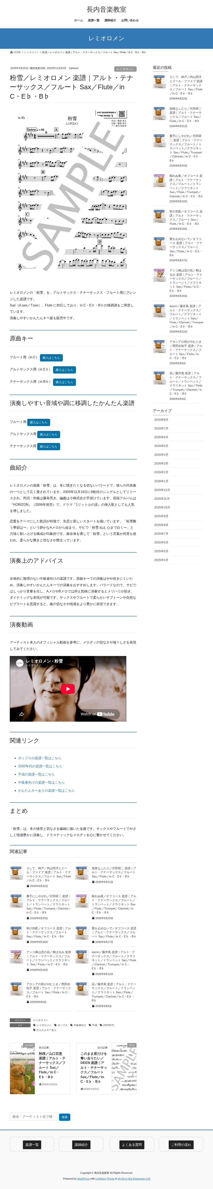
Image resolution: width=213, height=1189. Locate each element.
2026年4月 (161, 454)
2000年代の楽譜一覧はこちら (40, 766)
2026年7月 (161, 428)
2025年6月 (161, 542)
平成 (94, 1025)
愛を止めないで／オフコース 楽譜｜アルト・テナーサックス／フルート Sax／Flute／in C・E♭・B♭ (114, 932)
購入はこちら (51, 357)
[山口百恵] (22, 1058)
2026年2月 (161, 472)
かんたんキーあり (47, 1029)
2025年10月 (162, 507)
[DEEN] (124, 1058)
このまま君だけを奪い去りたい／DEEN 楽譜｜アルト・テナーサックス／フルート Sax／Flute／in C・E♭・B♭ (93, 1067)
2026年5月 (161, 446)
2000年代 (108, 1025)
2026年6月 (161, 437)
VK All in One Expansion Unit (134, 1178)
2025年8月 (161, 525)
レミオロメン (125, 69)
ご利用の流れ (181, 1144)
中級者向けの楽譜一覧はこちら (41, 782)
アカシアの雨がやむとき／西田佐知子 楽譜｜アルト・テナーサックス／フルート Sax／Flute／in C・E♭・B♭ (186, 350)
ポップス (63, 1025)
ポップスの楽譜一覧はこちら (39, 758)
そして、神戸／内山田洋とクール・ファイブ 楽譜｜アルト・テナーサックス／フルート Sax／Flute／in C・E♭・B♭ (186, 85)
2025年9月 (161, 516)
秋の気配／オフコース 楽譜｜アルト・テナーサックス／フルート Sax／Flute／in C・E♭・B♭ (48, 932)
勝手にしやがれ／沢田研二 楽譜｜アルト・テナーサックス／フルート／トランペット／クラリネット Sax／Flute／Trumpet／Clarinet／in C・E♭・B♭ (48, 904)
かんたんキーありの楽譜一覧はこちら (46, 790)
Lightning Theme (105, 1178)
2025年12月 (162, 490)
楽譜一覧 (32, 1144)
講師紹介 (81, 1144)
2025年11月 (162, 498)
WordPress (83, 1178)
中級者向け (80, 1025)
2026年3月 (161, 463)
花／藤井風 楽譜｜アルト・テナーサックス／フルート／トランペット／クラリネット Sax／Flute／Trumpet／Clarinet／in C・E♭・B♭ (114, 992)
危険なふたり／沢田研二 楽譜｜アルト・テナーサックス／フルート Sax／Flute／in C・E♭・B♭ (114, 872)
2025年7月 (161, 533)
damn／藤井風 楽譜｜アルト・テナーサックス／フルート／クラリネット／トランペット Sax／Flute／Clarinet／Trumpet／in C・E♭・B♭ (114, 960)
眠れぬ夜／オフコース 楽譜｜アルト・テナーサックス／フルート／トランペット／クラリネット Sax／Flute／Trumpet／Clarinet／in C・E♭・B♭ (114, 904)
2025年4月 (161, 560)
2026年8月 (161, 419)
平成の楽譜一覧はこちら (36, 774)
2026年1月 (161, 481)
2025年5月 (161, 551)
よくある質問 (132, 1144)
